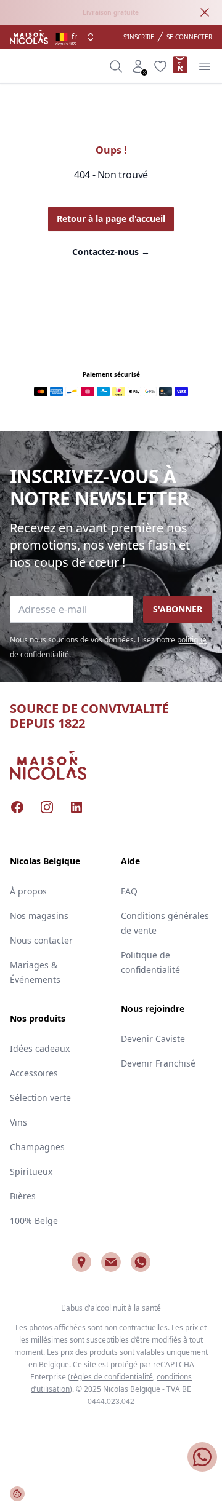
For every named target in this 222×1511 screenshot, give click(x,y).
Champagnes (37, 1147)
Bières (23, 1196)
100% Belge (34, 1220)
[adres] (81, 1262)
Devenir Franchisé (158, 1063)
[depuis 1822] (29, 37)
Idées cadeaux (40, 1048)
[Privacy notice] (17, 1493)
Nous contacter (41, 940)
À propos (28, 891)
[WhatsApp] (140, 1262)
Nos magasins (39, 915)
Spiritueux (31, 1171)
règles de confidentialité (111, 1376)
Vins (18, 1122)
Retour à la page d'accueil (111, 218)
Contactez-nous (111, 252)
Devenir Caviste (153, 1038)
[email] (111, 1262)
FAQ (129, 891)
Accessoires (34, 1073)
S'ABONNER (177, 609)
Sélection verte (40, 1097)
